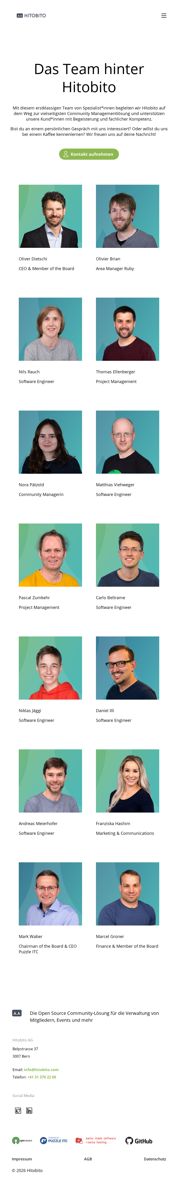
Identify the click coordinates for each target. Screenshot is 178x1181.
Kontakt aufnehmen (92, 154)
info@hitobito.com (41, 1069)
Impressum (22, 1159)
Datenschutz (155, 1159)
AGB (88, 1159)
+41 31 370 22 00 (41, 1077)
